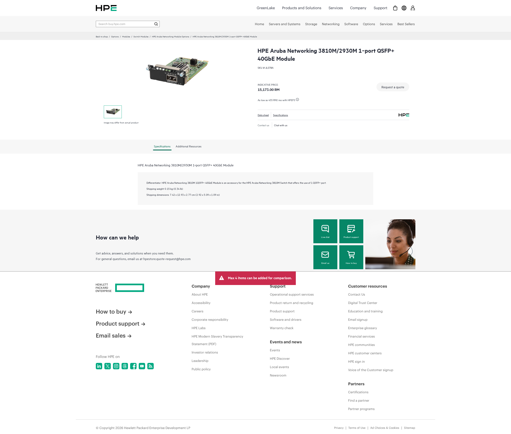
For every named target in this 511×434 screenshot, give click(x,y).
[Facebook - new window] (133, 366)
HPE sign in (356, 361)
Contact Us (356, 294)
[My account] (412, 7)
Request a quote (392, 87)
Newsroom (278, 375)
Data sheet (263, 115)
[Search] (156, 24)
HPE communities (361, 345)
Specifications (280, 115)
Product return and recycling (291, 303)
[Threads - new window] (125, 366)
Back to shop (102, 36)
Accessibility (201, 303)
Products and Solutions (301, 8)
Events (275, 350)
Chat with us (280, 125)
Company (358, 8)
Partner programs (361, 409)
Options (115, 36)
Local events (279, 367)
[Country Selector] (404, 7)
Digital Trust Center (362, 303)
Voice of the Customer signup (370, 370)
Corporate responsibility (210, 320)
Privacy (339, 428)
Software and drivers (285, 320)
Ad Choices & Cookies (384, 428)
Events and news (286, 341)
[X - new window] (107, 366)
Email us (325, 262)
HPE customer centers (365, 353)
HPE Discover (280, 359)
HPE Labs (199, 328)
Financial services (361, 336)
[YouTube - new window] (142, 366)
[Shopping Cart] (395, 7)
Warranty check (281, 328)
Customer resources (367, 286)
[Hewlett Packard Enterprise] (106, 7)
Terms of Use (356, 428)
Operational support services (292, 294)
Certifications (358, 392)
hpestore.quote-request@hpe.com (167, 258)
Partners (356, 383)
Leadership (200, 361)
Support (380, 8)
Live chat (325, 236)
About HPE (200, 294)
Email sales (111, 335)
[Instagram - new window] (116, 366)
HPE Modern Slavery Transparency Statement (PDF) (217, 340)
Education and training (365, 311)
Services (336, 8)
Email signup (357, 320)
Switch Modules (141, 36)
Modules (126, 36)
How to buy (351, 262)
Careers (197, 311)
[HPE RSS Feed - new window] (150, 366)
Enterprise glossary (362, 328)
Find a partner (358, 400)
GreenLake (266, 8)
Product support (351, 236)
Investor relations (205, 352)
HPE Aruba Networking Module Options (170, 36)
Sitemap (409, 428)
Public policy (201, 369)
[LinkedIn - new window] (99, 366)
